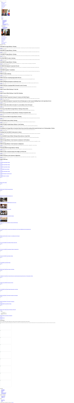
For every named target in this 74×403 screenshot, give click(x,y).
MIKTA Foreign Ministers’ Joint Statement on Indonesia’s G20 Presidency (9, 295)
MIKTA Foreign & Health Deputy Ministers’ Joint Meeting (7, 269)
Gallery (3, 23)
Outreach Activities (3, 397)
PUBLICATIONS (4, 21)
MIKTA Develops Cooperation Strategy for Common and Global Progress (9, 222)
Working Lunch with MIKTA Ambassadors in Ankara (6, 282)
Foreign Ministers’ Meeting (3, 392)
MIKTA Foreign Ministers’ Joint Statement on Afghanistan (7, 301)
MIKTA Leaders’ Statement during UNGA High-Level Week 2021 (8, 309)
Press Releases (4, 22)
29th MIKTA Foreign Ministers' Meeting (5, 162)
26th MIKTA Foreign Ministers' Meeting (5, 171)
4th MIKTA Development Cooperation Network (6, 173)
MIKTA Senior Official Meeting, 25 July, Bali (5, 209)
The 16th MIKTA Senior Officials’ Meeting (5, 262)
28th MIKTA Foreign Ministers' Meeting (5, 164)
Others (2, 391)
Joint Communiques (4, 20)
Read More (1, 48)
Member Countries (3, 400)
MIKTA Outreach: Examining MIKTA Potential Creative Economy (8, 202)
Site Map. (12, 402)
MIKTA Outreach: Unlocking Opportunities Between (6, 189)
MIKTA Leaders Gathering (3, 182)
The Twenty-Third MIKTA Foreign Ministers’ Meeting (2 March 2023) (8, 242)
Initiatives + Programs (3, 28)
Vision (2, 401)
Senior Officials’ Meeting (5, 27)
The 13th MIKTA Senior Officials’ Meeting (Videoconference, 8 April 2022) (9, 289)
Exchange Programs (3, 396)
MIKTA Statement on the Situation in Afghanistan (6, 315)
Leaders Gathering (4, 24)
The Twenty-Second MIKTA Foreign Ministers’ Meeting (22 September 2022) (9, 249)
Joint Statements (2, 389)
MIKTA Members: (2, 44)
